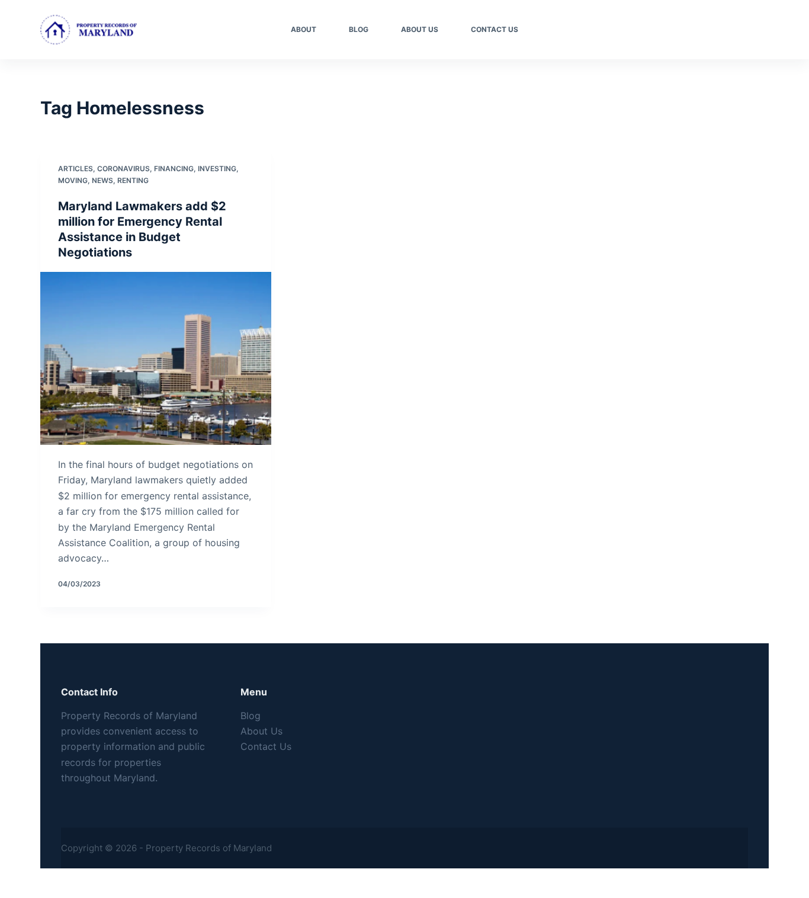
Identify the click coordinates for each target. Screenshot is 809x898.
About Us (419, 29)
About (303, 29)
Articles (75, 168)
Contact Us (494, 29)
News (102, 180)
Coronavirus (123, 168)
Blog (358, 29)
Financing (174, 168)
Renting (133, 180)
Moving (73, 180)
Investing (217, 168)
